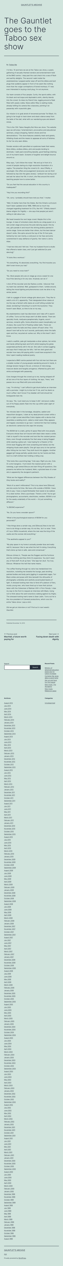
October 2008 (9, 898)
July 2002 (7, 1107)
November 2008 (9, 895)
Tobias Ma (13, 65)
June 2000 (7, 1177)
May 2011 (7, 812)
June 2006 (7, 976)
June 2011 (7, 809)
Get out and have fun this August (51, 681)
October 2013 (9, 731)
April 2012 (7, 781)
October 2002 (9, 1099)
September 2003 (10, 1068)
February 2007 (9, 954)
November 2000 (9, 1163)
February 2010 (9, 854)
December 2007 (9, 926)
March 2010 (8, 851)
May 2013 (7, 745)
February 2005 (9, 1021)
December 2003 (9, 1060)
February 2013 (9, 753)
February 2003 (9, 1088)
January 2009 (9, 890)
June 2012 (7, 775)
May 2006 (7, 979)
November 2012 (9, 761)
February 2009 (9, 887)
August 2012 (8, 770)
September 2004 (10, 1035)
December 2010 (9, 826)
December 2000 (9, 1161)
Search (6, 664)
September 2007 (10, 935)
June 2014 (7, 709)
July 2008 (7, 907)
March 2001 (8, 1152)
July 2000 (7, 1174)
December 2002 (9, 1094)
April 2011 (7, 815)
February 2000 (9, 1188)
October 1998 (9, 1233)
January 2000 (9, 1191)
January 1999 (8, 1225)
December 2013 (9, 725)
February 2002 (9, 1121)
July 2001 (7, 1141)
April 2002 (7, 1116)
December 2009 (9, 859)
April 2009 (7, 881)
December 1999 (9, 1194)
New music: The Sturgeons (50, 685)
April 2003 (7, 1082)
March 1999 (8, 1219)
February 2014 (9, 720)
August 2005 (8, 1004)
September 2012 (10, 767)
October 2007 (9, 932)
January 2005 (9, 1024)
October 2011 (8, 798)
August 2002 (8, 1105)
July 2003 (7, 1074)
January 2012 (8, 789)
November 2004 (10, 1029)
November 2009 (9, 862)
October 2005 (9, 999)
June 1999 (7, 1211)
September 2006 (10, 968)
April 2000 (7, 1183)
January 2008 (9, 923)
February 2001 (9, 1155)
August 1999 (8, 1205)
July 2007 (7, 940)
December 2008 (9, 893)
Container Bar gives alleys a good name (51, 677)
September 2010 (10, 834)
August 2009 (8, 870)
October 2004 (9, 1032)
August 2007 (8, 937)
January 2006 (9, 990)
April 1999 (7, 1216)
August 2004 (8, 1038)
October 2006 (9, 965)
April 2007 (7, 948)
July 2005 (7, 1007)
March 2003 (8, 1085)
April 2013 (7, 748)
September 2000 (10, 1169)
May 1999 (7, 1213)
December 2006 (9, 960)
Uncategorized (50, 703)
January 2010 (8, 856)
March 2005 (8, 1018)
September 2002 (10, 1102)
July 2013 (7, 739)
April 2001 (7, 1149)
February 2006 (9, 987)
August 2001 (8, 1138)
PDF (5, 1254)
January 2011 (8, 823)
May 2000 (7, 1180)
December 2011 (9, 792)
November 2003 (9, 1063)
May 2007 (7, 946)
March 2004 (8, 1052)
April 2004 (7, 1049)
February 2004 (9, 1055)
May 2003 (7, 1080)
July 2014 (7, 706)
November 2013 (9, 728)
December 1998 (9, 1227)
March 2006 (8, 985)
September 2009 (10, 868)
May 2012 (7, 778)
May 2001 (7, 1147)
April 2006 (7, 982)
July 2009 (7, 873)
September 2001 (10, 1135)
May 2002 (7, 1113)
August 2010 (8, 837)
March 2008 (8, 918)
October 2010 (9, 831)
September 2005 (10, 1001)
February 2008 (9, 921)
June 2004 (8, 1043)
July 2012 (7, 773)
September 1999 (10, 1202)
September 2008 (10, 901)
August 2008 (8, 904)
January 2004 (9, 1057)
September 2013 (10, 734)
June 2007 (7, 943)
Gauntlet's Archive (31, 5)
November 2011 (9, 795)
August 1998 (8, 1239)
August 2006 (8, 971)
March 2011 (8, 817)
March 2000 (8, 1186)
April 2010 (7, 848)
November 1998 (9, 1230)
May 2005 (7, 1013)
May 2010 (7, 845)
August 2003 (8, 1071)
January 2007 (9, 957)
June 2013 (7, 742)
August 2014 (8, 703)
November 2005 (9, 996)
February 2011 (9, 820)
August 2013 (8, 736)
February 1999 (9, 1222)
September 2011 (9, 801)
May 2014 (7, 711)
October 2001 (9, 1133)
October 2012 (9, 764)
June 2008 (7, 909)
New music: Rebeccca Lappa (50, 690)
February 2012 (9, 787)
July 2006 (7, 974)
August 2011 (8, 803)
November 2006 (9, 962)
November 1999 (9, 1197)
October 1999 (9, 1200)
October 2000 (9, 1166)
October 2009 (9, 865)
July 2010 (7, 840)
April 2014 (7, 714)
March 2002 (8, 1119)
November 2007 (9, 929)
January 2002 (9, 1124)
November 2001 (9, 1130)
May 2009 (7, 879)
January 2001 (8, 1158)
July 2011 (7, 806)
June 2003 (7, 1077)
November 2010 (9, 828)
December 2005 (9, 993)
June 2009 (7, 876)
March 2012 (8, 784)
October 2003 (9, 1066)
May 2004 (7, 1046)
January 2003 (9, 1091)
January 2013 (8, 756)
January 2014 (9, 722)
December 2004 (9, 1027)
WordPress (22, 1258)
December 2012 (9, 759)
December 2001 (9, 1127)
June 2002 (7, 1110)
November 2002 (9, 1096)
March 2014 (8, 717)
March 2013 (8, 750)
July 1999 (7, 1208)
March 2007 (8, 951)
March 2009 (8, 884)
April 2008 (7, 915)
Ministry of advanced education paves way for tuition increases (52, 671)
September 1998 (10, 1236)
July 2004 (7, 1041)
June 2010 (7, 842)
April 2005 (7, 1015)
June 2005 (7, 1010)
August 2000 (8, 1172)
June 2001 (7, 1144)
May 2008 (7, 912)
